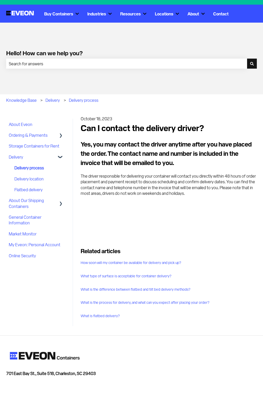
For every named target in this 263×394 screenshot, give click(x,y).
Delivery (52, 100)
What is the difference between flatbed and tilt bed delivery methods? (135, 289)
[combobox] (126, 63)
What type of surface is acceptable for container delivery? (126, 275)
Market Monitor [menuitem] (22, 233)
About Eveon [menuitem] (20, 124)
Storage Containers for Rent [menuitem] (34, 145)
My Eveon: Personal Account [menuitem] (34, 244)
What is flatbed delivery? (100, 315)
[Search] (252, 63)
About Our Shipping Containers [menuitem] (26, 203)
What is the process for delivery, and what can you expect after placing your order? (145, 302)
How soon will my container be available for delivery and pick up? (131, 262)
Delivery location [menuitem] (29, 178)
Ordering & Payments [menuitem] (28, 135)
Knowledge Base (21, 100)
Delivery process (83, 100)
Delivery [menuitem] (16, 156)
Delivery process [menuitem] (29, 167)
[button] (61, 135)
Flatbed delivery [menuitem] (28, 189)
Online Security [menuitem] (22, 255)
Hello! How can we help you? (44, 53)
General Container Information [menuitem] (25, 219)
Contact (221, 13)
